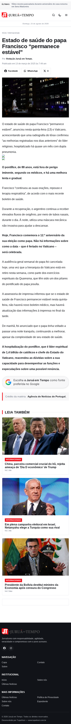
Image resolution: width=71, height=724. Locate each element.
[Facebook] (4, 648)
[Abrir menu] (66, 15)
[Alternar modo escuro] (60, 15)
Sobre (4, 666)
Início (4, 33)
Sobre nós (42, 680)
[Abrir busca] (53, 15)
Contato (41, 662)
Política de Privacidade (48, 697)
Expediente (42, 701)
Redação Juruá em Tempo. (19, 59)
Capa (4, 662)
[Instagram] (10, 648)
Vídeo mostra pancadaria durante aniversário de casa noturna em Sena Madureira (39, 5)
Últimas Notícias (9, 684)
